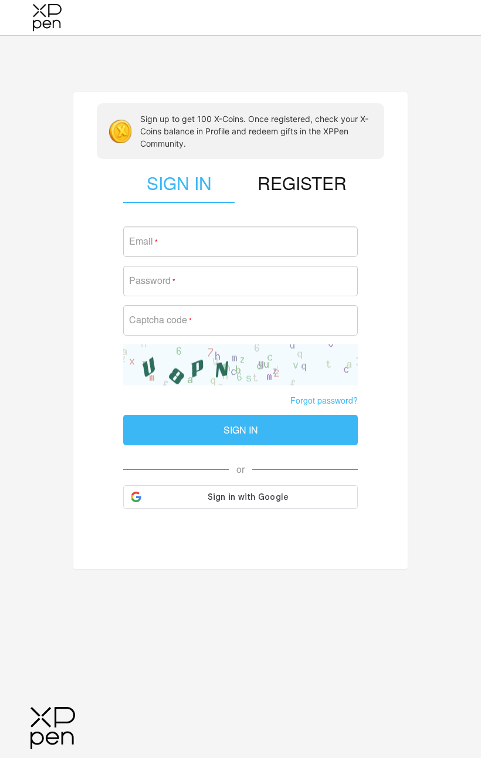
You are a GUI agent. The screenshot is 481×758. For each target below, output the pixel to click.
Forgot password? (324, 400)
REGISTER (302, 182)
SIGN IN (240, 429)
